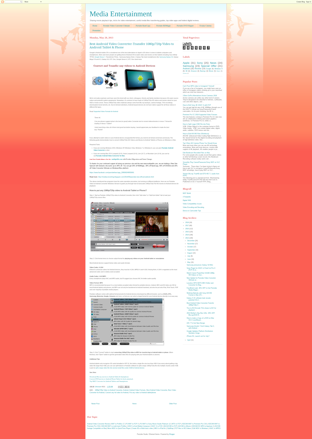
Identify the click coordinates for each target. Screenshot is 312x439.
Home (95, 26)
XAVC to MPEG (215, 428)
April (189, 340)
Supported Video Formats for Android (106, 111)
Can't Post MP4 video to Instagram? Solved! (198, 86)
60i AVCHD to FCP (170, 426)
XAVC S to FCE (156, 426)
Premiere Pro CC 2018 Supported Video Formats (200, 115)
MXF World (187, 193)
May (189, 262)
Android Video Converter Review (98, 424)
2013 (187, 238)
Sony (200, 62)
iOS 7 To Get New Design (196, 323)
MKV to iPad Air (160, 428)
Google (208, 69)
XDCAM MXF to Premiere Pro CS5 (194, 424)
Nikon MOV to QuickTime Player (119, 428)
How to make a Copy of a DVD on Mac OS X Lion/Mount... (200, 319)
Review (198, 69)
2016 (187, 229)
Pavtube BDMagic (163, 26)
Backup (202, 71)
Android (125, 390)
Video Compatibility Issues (192, 204)
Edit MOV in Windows (200, 428)
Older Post (173, 404)
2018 (187, 222)
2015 (187, 232)
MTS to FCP (176, 424)
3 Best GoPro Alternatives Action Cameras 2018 (200, 95)
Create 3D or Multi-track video (142, 428)
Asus (218, 71)
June (189, 259)
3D (186, 71)
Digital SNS (187, 200)
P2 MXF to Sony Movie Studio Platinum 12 (155, 424)
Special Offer (209, 65)
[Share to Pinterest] (128, 387)
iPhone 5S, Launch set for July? (198, 336)
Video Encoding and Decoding (193, 207)
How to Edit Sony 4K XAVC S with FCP (197, 105)
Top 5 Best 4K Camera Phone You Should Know (200, 143)
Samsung (188, 65)
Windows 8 (218, 69)
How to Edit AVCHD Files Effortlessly (196, 134)
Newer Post (95, 404)
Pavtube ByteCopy (143, 26)
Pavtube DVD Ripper (185, 26)
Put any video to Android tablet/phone (142, 392)
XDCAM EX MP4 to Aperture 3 (203, 426)
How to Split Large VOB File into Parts (196, 124)
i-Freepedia (187, 197)
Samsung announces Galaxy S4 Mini (200, 265)
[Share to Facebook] (126, 387)
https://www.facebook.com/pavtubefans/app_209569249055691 (112, 172)
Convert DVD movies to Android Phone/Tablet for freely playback (111, 379)
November (191, 244)
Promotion (97, 30)
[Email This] (119, 387)
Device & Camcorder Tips (192, 211)
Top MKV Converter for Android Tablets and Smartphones (109, 381)
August (190, 253)
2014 (187, 235)
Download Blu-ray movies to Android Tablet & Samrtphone (109, 377)
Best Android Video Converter (156, 390)
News (213, 62)
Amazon (194, 71)
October (190, 247)
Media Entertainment (121, 14)
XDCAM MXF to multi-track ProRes (113, 426)
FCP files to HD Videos (183, 428)
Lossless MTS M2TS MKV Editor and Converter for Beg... (200, 284)
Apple (186, 62)
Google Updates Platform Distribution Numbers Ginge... (200, 332)
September (191, 250)
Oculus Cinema (205, 26)
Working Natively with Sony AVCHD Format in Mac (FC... (199, 294)
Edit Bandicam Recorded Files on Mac (196, 153)
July (189, 256)
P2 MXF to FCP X (132, 424)
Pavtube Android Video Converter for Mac (110, 156)
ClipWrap (170, 428)
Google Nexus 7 (100, 57)
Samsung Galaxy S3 (166, 57)
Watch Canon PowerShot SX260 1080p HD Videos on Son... (200, 274)
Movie (211, 71)
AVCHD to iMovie (184, 426)
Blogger (172, 434)
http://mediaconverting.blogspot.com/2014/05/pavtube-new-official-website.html (126, 177)
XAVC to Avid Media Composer (139, 426)
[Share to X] (124, 387)
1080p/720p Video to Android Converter (108, 390)
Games (185, 73)
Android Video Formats (137, 390)
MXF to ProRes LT (117, 424)
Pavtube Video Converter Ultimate (116, 26)
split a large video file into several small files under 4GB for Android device (119, 368)
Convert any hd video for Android (116, 392)
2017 (187, 225)
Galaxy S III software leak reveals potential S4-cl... (199, 299)
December (191, 241)
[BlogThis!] (121, 387)
